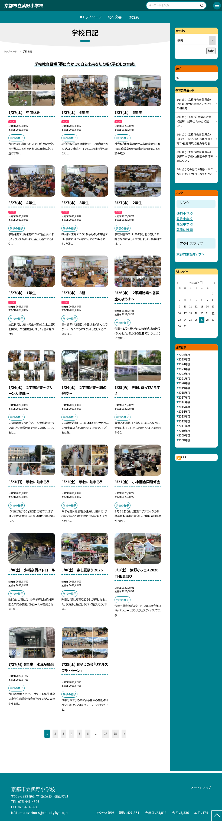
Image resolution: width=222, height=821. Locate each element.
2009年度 (184, 435)
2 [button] (55, 733)
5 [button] (79, 733)
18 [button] (115, 733)
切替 (211, 51)
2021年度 (184, 378)
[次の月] (214, 282)
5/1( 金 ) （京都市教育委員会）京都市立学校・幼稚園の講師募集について (195, 156)
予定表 (134, 16)
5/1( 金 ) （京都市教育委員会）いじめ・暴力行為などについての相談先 (194, 104)
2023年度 (184, 369)
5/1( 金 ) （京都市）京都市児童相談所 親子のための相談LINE (194, 121)
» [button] (124, 733)
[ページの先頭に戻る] (217, 816)
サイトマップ (202, 787)
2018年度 (184, 392)
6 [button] (88, 733)
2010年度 (184, 431)
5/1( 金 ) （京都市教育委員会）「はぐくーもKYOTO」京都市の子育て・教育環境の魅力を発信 (195, 139)
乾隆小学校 (185, 218)
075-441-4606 (28, 801)
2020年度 (184, 383)
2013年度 (184, 416)
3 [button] (63, 733)
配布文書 (115, 16)
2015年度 (184, 407)
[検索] (202, 6)
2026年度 (184, 355)
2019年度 (184, 388)
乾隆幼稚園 (185, 229)
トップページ (92, 16)
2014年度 (184, 411)
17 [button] (105, 733)
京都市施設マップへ (191, 254)
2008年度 (184, 440)
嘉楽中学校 (185, 224)
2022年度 (184, 374)
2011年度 (184, 426)
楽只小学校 (185, 213)
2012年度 (184, 421)
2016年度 (184, 402)
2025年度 (184, 359)
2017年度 (184, 397)
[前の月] (177, 282)
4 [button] (71, 733)
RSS (183, 457)
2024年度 (184, 364)
